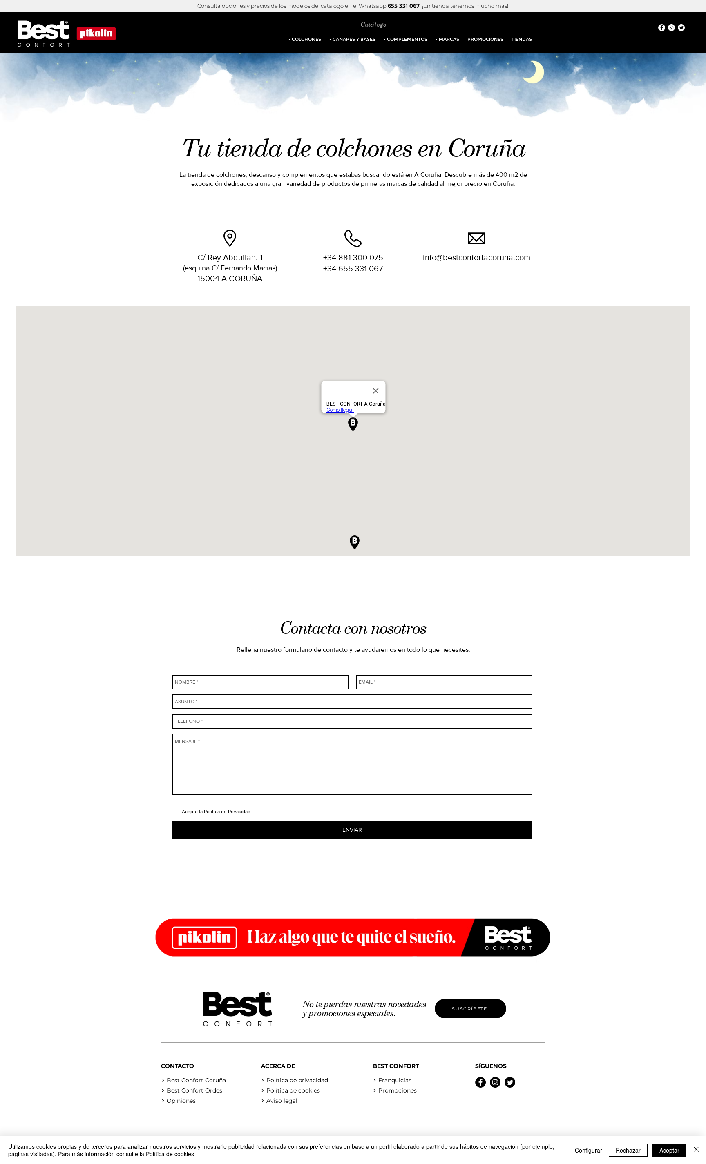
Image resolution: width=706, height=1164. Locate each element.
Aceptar (669, 1150)
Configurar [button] (588, 1150)
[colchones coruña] (661, 27)
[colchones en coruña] (480, 1082)
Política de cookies (170, 1154)
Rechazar (628, 1150)
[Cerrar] (696, 1150)
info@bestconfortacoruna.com (476, 257)
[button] (304, 39)
